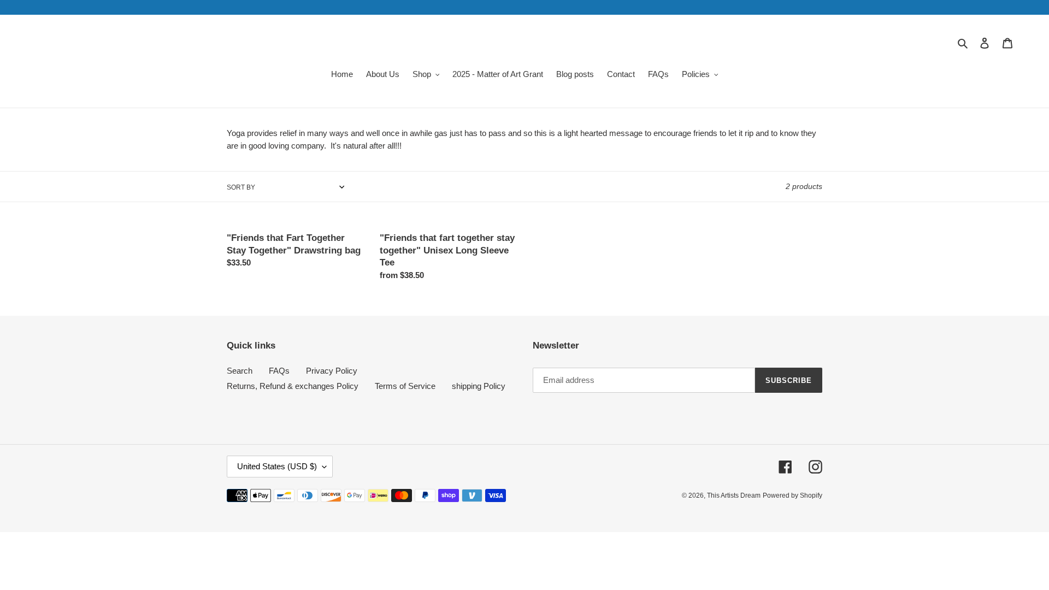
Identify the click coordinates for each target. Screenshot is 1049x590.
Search (239, 370)
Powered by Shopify (792, 495)
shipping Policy (478, 386)
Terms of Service (405, 386)
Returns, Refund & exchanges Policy (292, 386)
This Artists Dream (734, 495)
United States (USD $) (277, 466)
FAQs (279, 370)
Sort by (241, 187)
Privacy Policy (331, 370)
